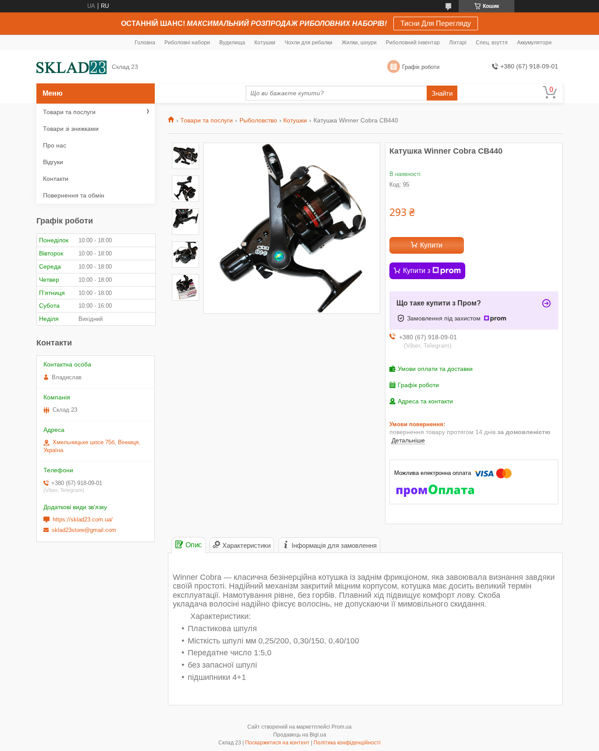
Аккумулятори (534, 43)
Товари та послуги (206, 120)
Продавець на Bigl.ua (299, 735)
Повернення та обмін (73, 195)
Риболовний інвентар (413, 43)
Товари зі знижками (71, 128)
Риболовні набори (187, 43)
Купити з (416, 270)
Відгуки (53, 161)
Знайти (442, 93)
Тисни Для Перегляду (435, 23)
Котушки (264, 43)
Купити (431, 245)
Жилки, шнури (359, 43)
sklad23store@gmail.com (84, 530)
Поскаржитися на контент (277, 743)
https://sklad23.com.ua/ (83, 519)
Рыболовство (258, 120)
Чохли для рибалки (308, 43)
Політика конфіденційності (347, 743)
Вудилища (232, 43)
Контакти (55, 178)
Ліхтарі (458, 43)
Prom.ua (342, 727)
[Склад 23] (71, 66)
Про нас (54, 145)
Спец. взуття (492, 43)
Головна (145, 43)
